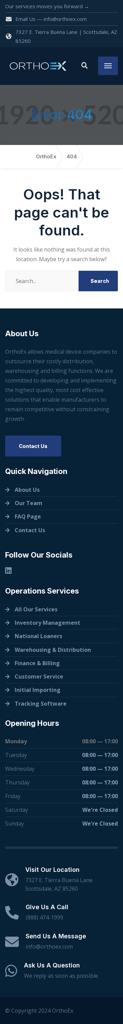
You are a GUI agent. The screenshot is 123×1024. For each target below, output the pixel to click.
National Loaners (38, 636)
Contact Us (33, 446)
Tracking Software (41, 703)
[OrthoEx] (38, 66)
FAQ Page (28, 516)
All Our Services (36, 609)
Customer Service (39, 676)
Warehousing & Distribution (53, 650)
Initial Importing (37, 690)
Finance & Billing (37, 663)
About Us (27, 489)
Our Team (28, 503)
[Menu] (108, 66)
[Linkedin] (8, 570)
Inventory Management (47, 622)
